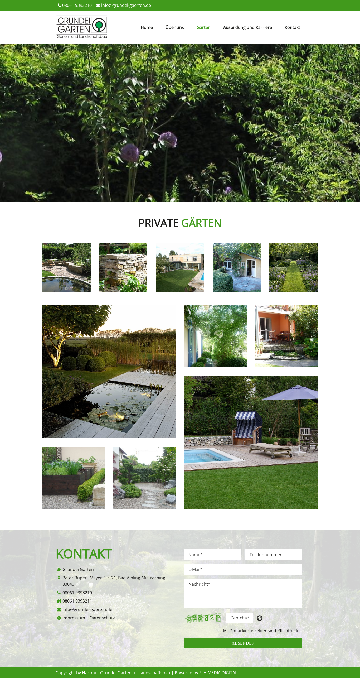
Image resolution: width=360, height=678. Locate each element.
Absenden (243, 643)
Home (147, 27)
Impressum (73, 618)
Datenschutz (102, 618)
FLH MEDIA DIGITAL (218, 673)
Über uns (175, 27)
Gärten (204, 27)
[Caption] (109, 371)
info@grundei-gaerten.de (126, 5)
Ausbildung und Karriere (247, 27)
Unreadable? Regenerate (259, 618)
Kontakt (292, 27)
